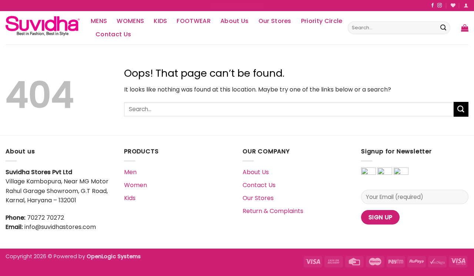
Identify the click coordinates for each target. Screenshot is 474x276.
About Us (234, 21)
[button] (464, 28)
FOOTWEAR (194, 21)
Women (135, 185)
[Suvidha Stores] (43, 27)
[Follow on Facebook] (432, 5)
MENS (99, 21)
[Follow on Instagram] (439, 5)
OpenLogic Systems (114, 256)
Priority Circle (322, 21)
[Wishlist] (453, 5)
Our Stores (274, 21)
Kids (130, 198)
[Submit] (443, 27)
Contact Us (113, 34)
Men (130, 172)
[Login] (466, 5)
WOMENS (130, 21)
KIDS (160, 21)
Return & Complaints (273, 211)
